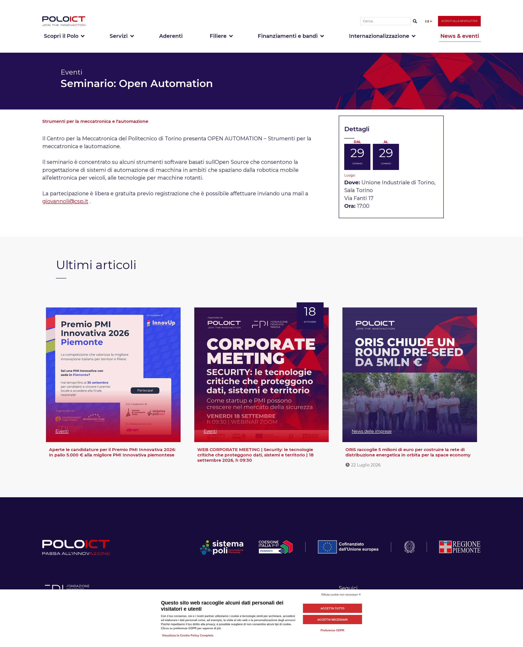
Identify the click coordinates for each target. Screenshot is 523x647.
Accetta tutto (332, 608)
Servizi (119, 36)
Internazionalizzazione (379, 36)
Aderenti (171, 36)
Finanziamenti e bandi (288, 36)
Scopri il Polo (61, 36)
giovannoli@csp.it (65, 201)
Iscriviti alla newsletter (459, 20)
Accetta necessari (332, 619)
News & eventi (459, 36)
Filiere (218, 36)
